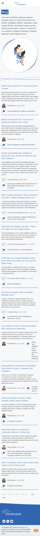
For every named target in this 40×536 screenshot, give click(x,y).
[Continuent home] (20, 3)
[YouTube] (11, 521)
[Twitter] (7, 521)
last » (4, 497)
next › (33, 494)
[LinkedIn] (3, 521)
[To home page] (11, 512)
